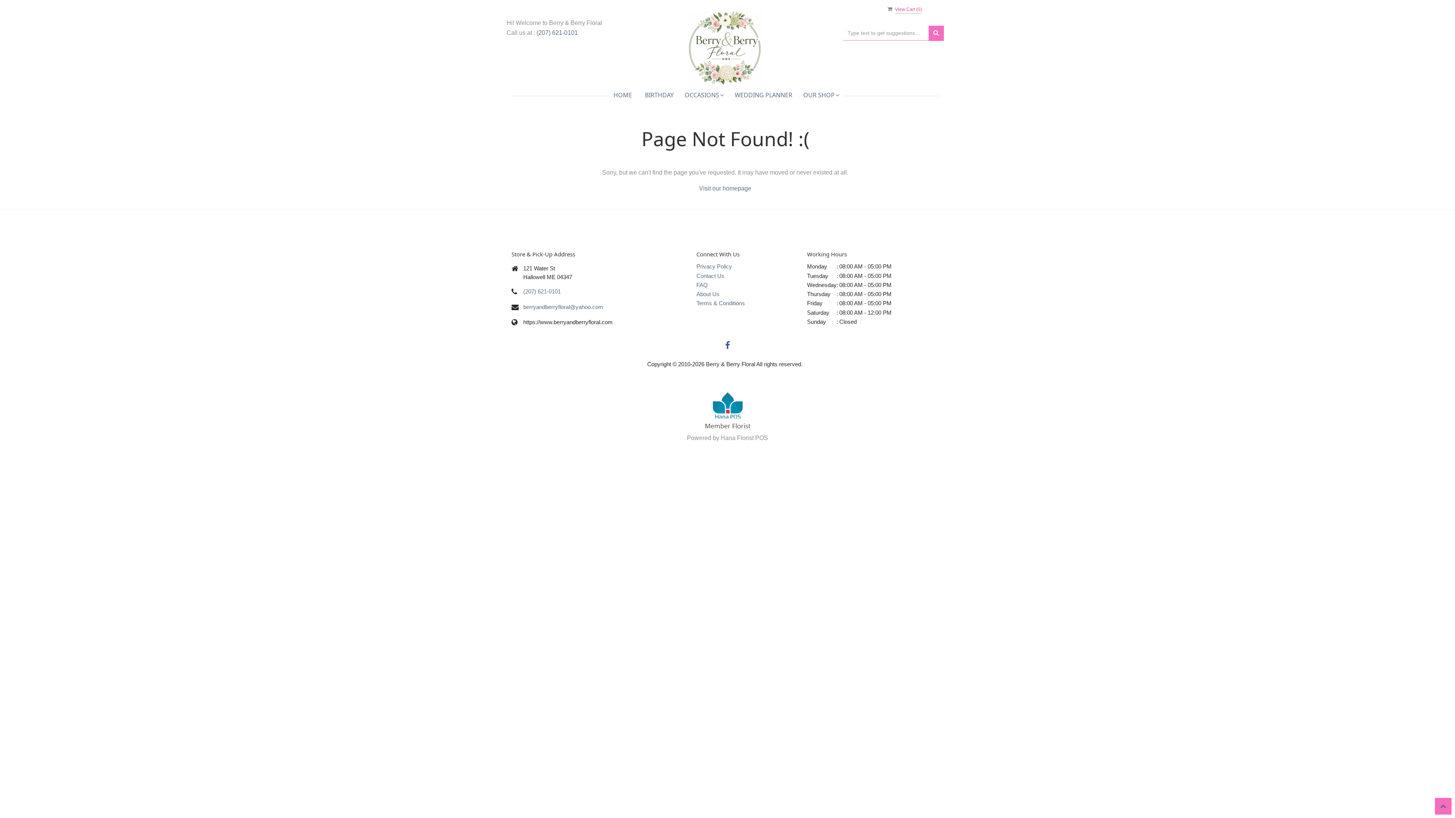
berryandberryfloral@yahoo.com (563, 307)
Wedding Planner (763, 95)
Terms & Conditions (720, 303)
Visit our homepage (725, 188)
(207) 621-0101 (557, 33)
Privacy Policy (714, 266)
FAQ (702, 285)
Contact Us (710, 276)
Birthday (659, 95)
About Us (708, 294)
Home (622, 95)
